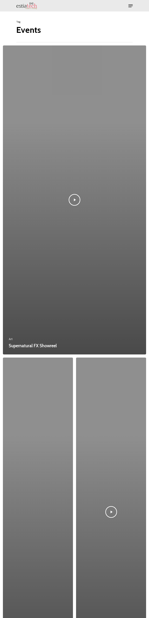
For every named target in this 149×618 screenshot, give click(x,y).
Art (10, 339)
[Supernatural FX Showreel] (74, 199)
